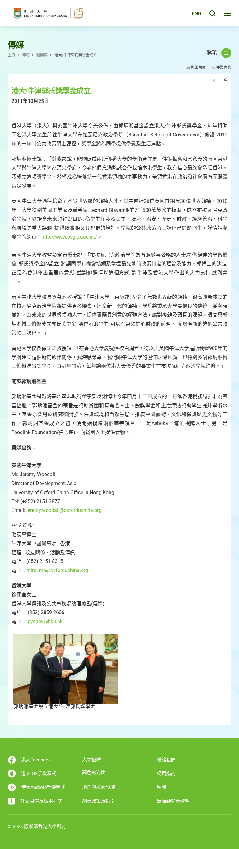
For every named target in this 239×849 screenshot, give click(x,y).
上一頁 (221, 80)
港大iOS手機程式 (38, 773)
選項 (212, 53)
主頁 (11, 55)
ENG (196, 14)
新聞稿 (42, 55)
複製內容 (223, 67)
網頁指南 (166, 773)
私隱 (161, 787)
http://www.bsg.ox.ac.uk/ (69, 237)
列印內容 (198, 67)
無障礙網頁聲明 (173, 801)
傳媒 (26, 55)
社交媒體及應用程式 (41, 801)
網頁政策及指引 (98, 801)
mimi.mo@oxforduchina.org (57, 570)
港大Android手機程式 (43, 787)
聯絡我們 (166, 760)
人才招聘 (91, 760)
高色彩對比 (93, 772)
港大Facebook (36, 760)
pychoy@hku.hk (45, 621)
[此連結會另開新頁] (65, 668)
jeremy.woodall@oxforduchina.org (63, 510)
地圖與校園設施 (98, 787)
